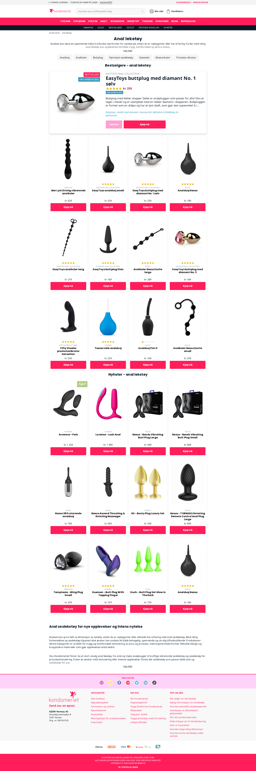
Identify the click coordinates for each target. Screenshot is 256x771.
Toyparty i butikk (138, 714)
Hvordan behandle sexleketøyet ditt (188, 706)
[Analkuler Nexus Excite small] (188, 295)
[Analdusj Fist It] (148, 295)
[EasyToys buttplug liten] (108, 216)
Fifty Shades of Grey (68, 345)
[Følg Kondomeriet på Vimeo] (136, 684)
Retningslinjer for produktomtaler (108, 718)
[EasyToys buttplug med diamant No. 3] (188, 216)
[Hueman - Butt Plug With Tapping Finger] (108, 539)
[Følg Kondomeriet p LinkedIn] (145, 684)
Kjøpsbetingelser (99, 702)
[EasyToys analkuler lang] (68, 216)
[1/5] (148, 342)
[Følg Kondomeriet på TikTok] (154, 684)
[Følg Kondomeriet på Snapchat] (110, 684)
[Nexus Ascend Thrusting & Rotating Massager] (108, 460)
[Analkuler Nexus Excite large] (148, 216)
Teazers (108, 345)
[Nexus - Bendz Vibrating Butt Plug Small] (188, 381)
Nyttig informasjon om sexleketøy (187, 702)
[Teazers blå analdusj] (108, 295)
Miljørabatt (136, 710)
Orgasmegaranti (138, 702)
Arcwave (68, 431)
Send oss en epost (62, 706)
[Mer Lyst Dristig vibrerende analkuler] (68, 137)
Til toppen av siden (128, 767)
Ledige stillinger (138, 722)
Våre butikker (200, 2)
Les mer (114, 124)
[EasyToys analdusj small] (108, 137)
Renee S (148, 510)
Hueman (108, 589)
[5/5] (108, 184)
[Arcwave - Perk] (68, 381)
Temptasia (68, 589)
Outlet (130, 27)
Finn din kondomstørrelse (183, 717)
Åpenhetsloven (98, 710)
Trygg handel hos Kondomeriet (146, 706)
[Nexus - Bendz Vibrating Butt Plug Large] (148, 381)
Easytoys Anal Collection (108, 187)
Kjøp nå (144, 124)
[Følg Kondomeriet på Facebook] (119, 684)
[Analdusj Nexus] (188, 137)
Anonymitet (106, 2)
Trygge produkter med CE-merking (148, 718)
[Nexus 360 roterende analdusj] (68, 460)
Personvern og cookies (103, 706)
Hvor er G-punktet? (179, 725)
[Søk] (142, 11)
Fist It (148, 345)
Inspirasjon (97, 722)
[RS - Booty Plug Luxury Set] (148, 460)
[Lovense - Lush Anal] (108, 381)
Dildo (101, 27)
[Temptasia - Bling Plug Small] (68, 539)
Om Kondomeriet (139, 698)
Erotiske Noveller (149, 27)
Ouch (147, 589)
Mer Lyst (68, 187)
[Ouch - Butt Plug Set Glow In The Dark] (148, 539)
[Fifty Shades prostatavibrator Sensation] (68, 295)
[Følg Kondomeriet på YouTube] (128, 684)
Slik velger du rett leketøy (183, 698)
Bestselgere (115, 27)
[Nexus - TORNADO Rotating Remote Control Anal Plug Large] (188, 460)
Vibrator (88, 27)
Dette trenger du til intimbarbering (188, 721)
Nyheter (168, 27)
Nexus (187, 187)
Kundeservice (183, 2)
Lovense (108, 431)
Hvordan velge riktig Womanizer (186, 729)
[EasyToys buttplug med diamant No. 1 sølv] (75, 72)
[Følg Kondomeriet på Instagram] (101, 684)
